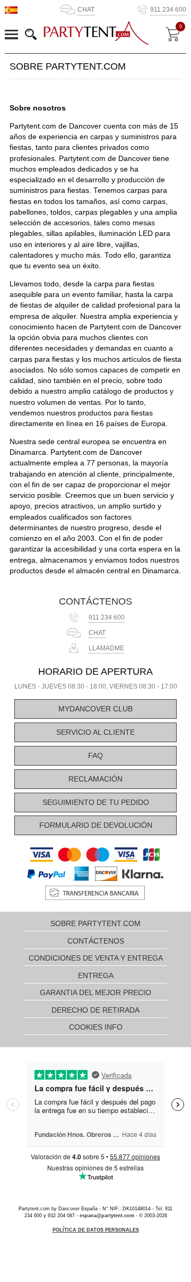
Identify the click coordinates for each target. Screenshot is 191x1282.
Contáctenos (95, 601)
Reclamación (95, 779)
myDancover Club (95, 709)
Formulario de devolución (95, 825)
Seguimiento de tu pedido (95, 802)
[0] (173, 34)
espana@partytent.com (107, 1215)
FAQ (95, 756)
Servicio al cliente (95, 732)
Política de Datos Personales (96, 1230)
